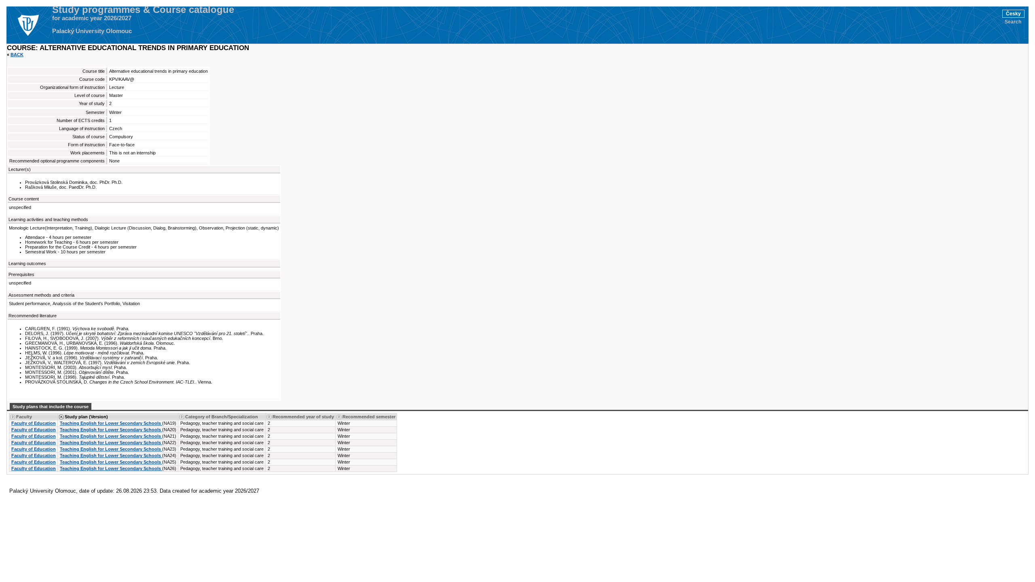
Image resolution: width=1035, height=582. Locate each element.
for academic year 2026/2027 (91, 18)
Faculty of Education (33, 423)
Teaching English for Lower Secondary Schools (111, 423)
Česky (1013, 14)
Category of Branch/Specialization (221, 416)
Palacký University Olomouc (92, 31)
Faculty (24, 416)
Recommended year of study (303, 416)
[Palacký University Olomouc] (27, 25)
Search (1013, 22)
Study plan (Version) (86, 416)
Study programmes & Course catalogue (143, 9)
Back (17, 54)
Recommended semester (368, 416)
